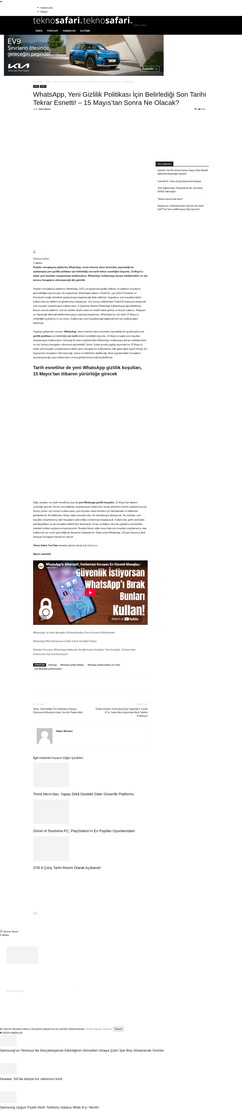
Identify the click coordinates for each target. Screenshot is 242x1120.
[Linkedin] (79, 122)
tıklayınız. (92, 545)
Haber (43, 86)
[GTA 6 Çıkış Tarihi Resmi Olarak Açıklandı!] (90, 848)
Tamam (118, 1029)
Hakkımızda (46, 7)
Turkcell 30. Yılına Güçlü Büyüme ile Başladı (179, 181)
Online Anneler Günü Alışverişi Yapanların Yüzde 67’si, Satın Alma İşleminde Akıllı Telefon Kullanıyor (121, 712)
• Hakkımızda (181, 1005)
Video (38, 30)
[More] (95, 122)
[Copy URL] (87, 122)
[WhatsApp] (72, 122)
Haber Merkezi (45, 109)
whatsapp (52, 665)
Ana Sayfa (37, 81)
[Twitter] (64, 122)
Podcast (52, 30)
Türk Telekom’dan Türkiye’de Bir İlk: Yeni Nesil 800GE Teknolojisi (180, 190)
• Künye (169, 1005)
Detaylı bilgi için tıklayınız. (99, 1029)
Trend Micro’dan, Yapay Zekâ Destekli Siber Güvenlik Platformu (83, 794)
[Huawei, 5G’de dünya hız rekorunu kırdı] (121, 1069)
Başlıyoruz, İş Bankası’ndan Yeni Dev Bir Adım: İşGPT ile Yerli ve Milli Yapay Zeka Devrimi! (181, 207)
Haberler (69, 30)
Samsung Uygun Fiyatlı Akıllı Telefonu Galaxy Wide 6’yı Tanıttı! (49, 1107)
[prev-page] (34, 913)
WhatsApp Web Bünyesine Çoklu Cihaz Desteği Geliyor (65, 641)
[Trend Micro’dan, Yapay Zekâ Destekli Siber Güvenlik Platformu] (90, 775)
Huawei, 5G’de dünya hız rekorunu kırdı (31, 1079)
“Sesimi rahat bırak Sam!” (170, 199)
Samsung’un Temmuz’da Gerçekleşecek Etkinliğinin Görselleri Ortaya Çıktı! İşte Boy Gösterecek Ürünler (82, 1050)
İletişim (44, 11)
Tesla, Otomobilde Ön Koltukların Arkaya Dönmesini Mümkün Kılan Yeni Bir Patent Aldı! (58, 710)
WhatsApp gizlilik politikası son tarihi (104, 665)
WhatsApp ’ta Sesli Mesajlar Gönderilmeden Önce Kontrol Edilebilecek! (74, 632)
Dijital (48, 81)
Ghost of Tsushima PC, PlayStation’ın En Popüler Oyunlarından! (84, 831)
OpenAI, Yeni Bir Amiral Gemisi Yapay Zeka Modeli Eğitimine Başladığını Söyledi (183, 172)
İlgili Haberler (42, 758)
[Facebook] (57, 122)
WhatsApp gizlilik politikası (72, 665)
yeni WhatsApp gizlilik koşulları (48, 669)
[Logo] (58, 25)
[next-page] (36, 913)
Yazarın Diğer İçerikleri (67, 758)
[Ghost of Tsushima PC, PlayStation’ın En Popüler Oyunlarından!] (90, 811)
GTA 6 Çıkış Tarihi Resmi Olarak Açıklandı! (67, 868)
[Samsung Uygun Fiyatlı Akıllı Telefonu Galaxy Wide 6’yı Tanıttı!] (121, 1097)
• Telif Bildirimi (197, 1005)
